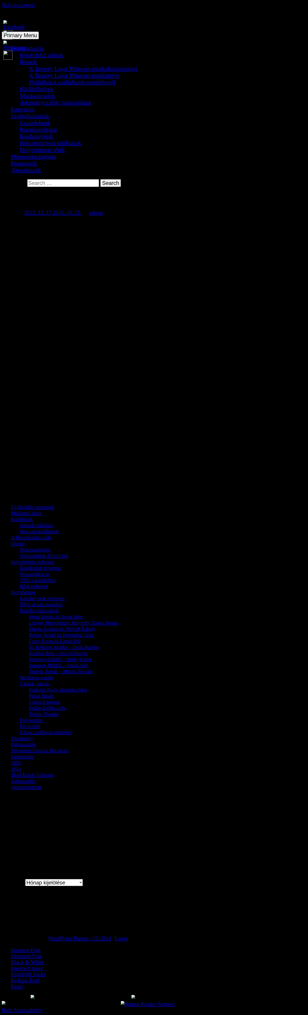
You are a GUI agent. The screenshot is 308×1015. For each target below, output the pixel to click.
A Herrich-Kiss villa (31, 537)
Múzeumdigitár (35, 549)
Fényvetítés (31, 720)
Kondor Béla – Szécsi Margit (58, 653)
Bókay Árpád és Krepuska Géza (61, 635)
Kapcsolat (22, 109)
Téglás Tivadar (44, 714)
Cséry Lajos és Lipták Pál (54, 641)
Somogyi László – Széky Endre (60, 659)
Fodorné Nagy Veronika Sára (58, 689)
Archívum (13, 883)
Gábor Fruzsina (44, 702)
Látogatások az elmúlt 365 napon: (45, 921)
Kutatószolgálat (38, 129)
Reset (17, 986)
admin (96, 213)
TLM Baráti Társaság (32, 775)
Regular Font (25, 980)
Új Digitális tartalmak (32, 507)
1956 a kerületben (38, 580)
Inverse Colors (27, 968)
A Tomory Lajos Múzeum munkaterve (74, 75)
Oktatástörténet (26, 787)
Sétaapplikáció (34, 574)
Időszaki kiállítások (39, 531)
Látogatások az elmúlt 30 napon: (44, 915)
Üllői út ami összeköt (41, 604)
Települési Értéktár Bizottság (40, 750)
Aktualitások (26, 170)
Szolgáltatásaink (30, 116)
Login (121, 938)
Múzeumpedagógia (33, 156)
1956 (16, 762)
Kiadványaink (36, 136)
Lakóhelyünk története (42, 598)
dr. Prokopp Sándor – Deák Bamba (64, 647)
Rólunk (28, 62)
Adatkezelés (23, 781)
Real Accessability (22, 1010)
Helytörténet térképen (32, 562)
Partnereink (22, 756)
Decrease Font (26, 956)
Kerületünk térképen (40, 568)
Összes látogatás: (29, 927)
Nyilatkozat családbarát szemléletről (72, 82)
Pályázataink (23, 744)
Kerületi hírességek (39, 610)
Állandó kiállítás (36, 525)
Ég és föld (30, 726)
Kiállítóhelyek (36, 89)
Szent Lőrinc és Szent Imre (56, 616)
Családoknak (35, 122)
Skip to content (18, 5)
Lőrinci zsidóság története (46, 732)
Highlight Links (28, 974)
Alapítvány (22, 738)
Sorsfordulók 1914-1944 (44, 555)
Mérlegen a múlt (36, 677)
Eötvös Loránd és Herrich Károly (62, 629)
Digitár (18, 543)
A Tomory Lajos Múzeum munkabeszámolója (83, 68)
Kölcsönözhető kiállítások (50, 143)
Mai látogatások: (28, 909)
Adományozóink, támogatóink (56, 102)
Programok (24, 163)
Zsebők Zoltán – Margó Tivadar (61, 671)
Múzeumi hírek (26, 513)
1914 (16, 769)
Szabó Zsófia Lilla (47, 708)
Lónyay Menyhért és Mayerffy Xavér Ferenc (74, 622)
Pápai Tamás (41, 695)
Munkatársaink (37, 95)
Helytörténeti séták (42, 150)
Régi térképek (34, 586)
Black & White (27, 962)
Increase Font (25, 950)
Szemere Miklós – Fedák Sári (58, 665)
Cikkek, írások (34, 683)
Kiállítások (22, 519)
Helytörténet (23, 592)
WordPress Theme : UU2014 (79, 938)
